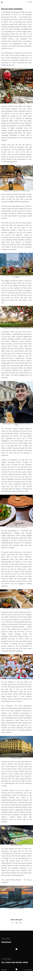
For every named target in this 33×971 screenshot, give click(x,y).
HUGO (30, 969)
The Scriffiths (4, 969)
